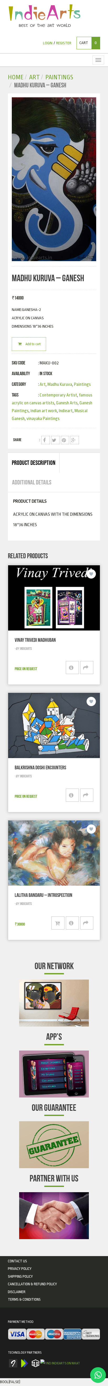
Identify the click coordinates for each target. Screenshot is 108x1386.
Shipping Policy (20, 1276)
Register (63, 43)
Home (16, 77)
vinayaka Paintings (43, 418)
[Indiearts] (44, 15)
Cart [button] (88, 43)
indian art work (43, 410)
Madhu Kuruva (59, 384)
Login (47, 43)
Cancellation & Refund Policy (32, 1284)
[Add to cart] (57, 922)
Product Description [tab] (33, 462)
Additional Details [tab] (31, 482)
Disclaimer (16, 1292)
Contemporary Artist (58, 395)
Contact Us (17, 1261)
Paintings (59, 77)
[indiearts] (54, 179)
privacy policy (19, 1269)
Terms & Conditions (24, 1299)
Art (34, 77)
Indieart (66, 410)
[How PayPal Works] (54, 1334)
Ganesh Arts (67, 402)
